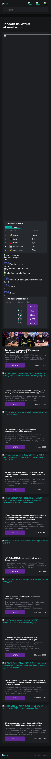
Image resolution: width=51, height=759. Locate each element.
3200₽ (32, 323)
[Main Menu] (46, 3)
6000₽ (32, 307)
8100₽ (32, 319)
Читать (15, 365)
